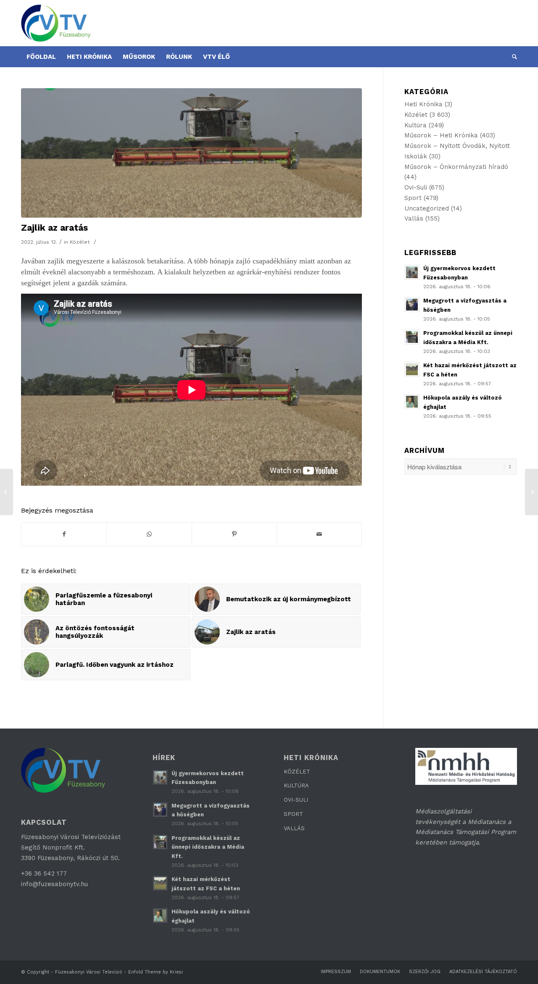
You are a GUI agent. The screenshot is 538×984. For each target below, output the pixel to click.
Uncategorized (426, 208)
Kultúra (415, 125)
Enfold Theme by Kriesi (155, 972)
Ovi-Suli (415, 187)
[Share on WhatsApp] (149, 534)
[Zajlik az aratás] (191, 153)
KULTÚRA (296, 785)
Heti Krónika (423, 104)
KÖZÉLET (297, 771)
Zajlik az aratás (54, 227)
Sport (413, 198)
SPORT (293, 814)
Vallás (413, 218)
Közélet (80, 242)
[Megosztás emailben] (319, 534)
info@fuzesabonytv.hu (54, 884)
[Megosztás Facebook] (63, 534)
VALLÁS (294, 828)
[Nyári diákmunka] (531, 492)
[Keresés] (511, 56)
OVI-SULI (296, 800)
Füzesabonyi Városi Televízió (88, 972)
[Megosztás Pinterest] (234, 534)
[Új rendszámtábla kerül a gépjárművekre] (6, 492)
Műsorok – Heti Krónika (441, 135)
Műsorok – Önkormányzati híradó (456, 167)
